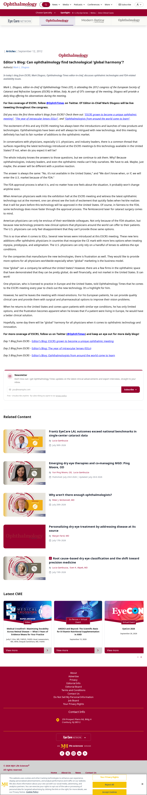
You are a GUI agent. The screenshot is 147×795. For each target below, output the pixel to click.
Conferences (94, 4)
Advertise (73, 676)
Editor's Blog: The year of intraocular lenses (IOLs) (61, 348)
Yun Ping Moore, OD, (62, 472)
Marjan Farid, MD (60, 535)
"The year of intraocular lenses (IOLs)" (36, 118)
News (78, 772)
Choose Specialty (44, 12)
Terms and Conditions (73, 690)
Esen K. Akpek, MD (79, 567)
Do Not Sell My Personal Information (73, 697)
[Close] (142, 784)
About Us (66, 772)
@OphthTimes (55, 103)
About (73, 672)
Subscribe (129, 389)
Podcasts (78, 4)
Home (54, 772)
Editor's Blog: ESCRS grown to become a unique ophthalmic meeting (73, 341)
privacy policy (61, 395)
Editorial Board (73, 686)
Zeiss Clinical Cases (106, 13)
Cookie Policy (32, 792)
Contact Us (74, 693)
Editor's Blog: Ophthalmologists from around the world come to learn (73, 355)
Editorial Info (73, 683)
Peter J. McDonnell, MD (63, 500)
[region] (73, 784)
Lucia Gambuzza (60, 440)
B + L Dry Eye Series (80, 13)
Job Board (73, 700)
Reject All (109, 784)
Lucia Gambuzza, (60, 567)
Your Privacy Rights (73, 704)
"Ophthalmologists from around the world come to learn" (97, 118)
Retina (93, 13)
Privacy (73, 679)
